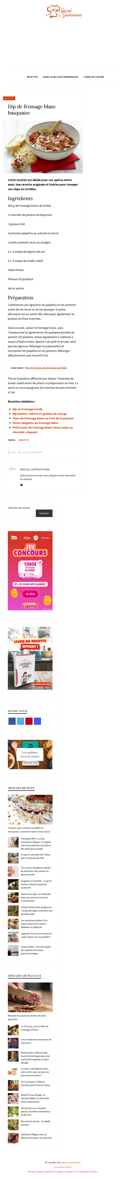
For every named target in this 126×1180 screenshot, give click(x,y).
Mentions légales (36, 1171)
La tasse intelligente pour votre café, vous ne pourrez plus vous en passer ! (35, 1072)
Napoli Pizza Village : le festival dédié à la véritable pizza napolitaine (35, 1098)
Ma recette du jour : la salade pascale (35, 1123)
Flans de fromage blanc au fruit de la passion (42, 418)
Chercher (44, 513)
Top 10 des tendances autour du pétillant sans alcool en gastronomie (36, 871)
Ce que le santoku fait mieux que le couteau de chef (35, 856)
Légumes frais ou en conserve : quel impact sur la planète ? (36, 935)
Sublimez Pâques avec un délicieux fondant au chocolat (36, 1136)
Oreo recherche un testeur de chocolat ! (36, 1041)
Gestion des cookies (54, 1171)
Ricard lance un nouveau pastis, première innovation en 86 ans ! (35, 1111)
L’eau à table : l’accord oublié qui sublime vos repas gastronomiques (36, 950)
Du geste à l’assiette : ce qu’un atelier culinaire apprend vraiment (36, 884)
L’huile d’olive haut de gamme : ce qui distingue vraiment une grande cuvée (36, 910)
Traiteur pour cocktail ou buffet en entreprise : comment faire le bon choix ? (29, 829)
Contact (94, 1171)
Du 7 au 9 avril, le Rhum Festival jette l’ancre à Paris (35, 1083)
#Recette (24, 440)
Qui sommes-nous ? (63, 1167)
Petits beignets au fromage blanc (35, 423)
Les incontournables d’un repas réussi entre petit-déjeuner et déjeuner (34, 924)
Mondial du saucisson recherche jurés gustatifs (27, 1017)
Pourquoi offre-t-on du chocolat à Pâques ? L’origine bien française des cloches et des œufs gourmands (36, 843)
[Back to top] (123, 1177)
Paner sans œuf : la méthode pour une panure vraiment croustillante (36, 897)
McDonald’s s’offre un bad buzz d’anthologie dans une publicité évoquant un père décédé (35, 1057)
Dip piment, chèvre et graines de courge (39, 414)
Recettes (32, 76)
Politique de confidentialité (77, 1171)
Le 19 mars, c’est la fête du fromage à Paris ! (34, 1028)
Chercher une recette (19, 507)
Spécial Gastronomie (32, 452)
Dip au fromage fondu (27, 409)
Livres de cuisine (94, 76)
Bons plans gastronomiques (61, 76)
